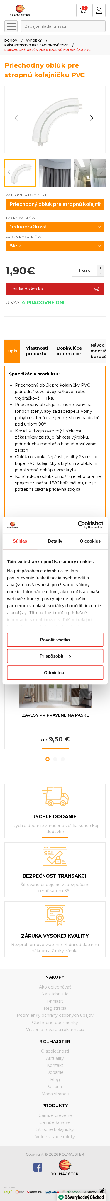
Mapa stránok (55, 1094)
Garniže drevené (55, 1115)
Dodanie (55, 1072)
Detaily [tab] (55, 540)
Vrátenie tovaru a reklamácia (55, 1029)
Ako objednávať (55, 987)
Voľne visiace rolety (55, 1136)
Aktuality (55, 1058)
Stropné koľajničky (55, 1129)
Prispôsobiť (52, 655)
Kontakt (55, 1065)
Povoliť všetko (55, 639)
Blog (55, 1079)
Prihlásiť (55, 1001)
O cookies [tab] (90, 540)
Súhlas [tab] (20, 540)
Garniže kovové (55, 1122)
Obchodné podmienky (55, 1022)
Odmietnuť (55, 672)
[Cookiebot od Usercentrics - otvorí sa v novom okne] (78, 525)
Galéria (55, 1086)
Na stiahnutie (55, 994)
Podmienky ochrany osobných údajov (55, 1015)
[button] (91, 118)
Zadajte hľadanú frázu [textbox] (45, 26)
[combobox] (63, 26)
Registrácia (55, 1008)
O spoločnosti (55, 1051)
